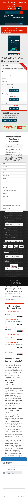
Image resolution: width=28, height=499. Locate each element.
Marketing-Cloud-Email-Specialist (11, 205)
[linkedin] (20, 283)
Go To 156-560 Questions (9, 120)
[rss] (11, 284)
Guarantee (8, 224)
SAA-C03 (4, 169)
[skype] (17, 283)
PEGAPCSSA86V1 (6, 175)
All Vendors (8, 222)
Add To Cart (14, 90)
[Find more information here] (14, 477)
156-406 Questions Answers (12, 334)
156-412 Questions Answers (12, 351)
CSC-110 (4, 187)
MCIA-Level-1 (6, 196)
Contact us (8, 236)
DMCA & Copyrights (10, 237)
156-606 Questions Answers (12, 342)
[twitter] (14, 283)
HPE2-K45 (5, 184)
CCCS (16, 29)
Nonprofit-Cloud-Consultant (9, 190)
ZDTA (3, 163)
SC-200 (4, 178)
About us (7, 234)
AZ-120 (4, 199)
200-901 (4, 193)
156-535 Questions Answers (12, 319)
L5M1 (4, 172)
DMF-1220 (5, 181)
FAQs (6, 232)
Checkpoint (10, 29)
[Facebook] (11, 283)
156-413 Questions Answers (12, 328)
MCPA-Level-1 (6, 208)
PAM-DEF (4, 166)
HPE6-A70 (5, 202)
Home (3, 29)
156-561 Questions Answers (12, 311)
